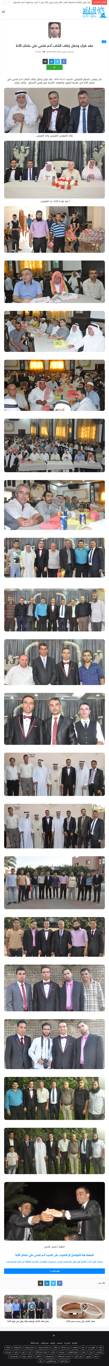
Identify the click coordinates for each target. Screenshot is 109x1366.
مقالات (55, 1347)
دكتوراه (52, 1343)
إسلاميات (99, 1352)
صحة (90, 1352)
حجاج (16, 1352)
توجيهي (88, 1357)
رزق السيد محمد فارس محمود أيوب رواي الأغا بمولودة (66, 2)
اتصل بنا (67, 1343)
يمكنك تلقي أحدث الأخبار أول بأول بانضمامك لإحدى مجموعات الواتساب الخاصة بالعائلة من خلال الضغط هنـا (54, 1262)
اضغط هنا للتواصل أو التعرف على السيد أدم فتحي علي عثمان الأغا (54, 1255)
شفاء (41, 1361)
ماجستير (59, 1343)
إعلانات (52, 1352)
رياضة (83, 1352)
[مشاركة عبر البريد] (51, 61)
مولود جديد (91, 1347)
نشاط (96, 1357)
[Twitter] (53, 1283)
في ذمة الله (65, 1347)
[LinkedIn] (47, 1283)
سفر (83, 1347)
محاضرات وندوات (43, 1347)
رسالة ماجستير (14, 1357)
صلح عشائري (78, 1357)
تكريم (23, 1352)
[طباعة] (45, 61)
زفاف (103, 41)
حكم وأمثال (17, 1347)
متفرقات (75, 1347)
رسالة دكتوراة (64, 1361)
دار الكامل (39, 1357)
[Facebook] (63, 61)
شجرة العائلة (35, 1343)
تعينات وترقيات (29, 1347)
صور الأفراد (45, 1343)
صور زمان (8, 1352)
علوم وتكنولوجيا (73, 1352)
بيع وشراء (61, 1352)
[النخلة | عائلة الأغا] (95, 12)
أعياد (30, 1352)
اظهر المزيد (55, 1271)
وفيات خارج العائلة (41, 1352)
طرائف (8, 1347)
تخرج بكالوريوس (51, 1361)
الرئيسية (74, 1343)
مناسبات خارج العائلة (64, 1357)
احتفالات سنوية (27, 1357)
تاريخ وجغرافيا (50, 1357)
